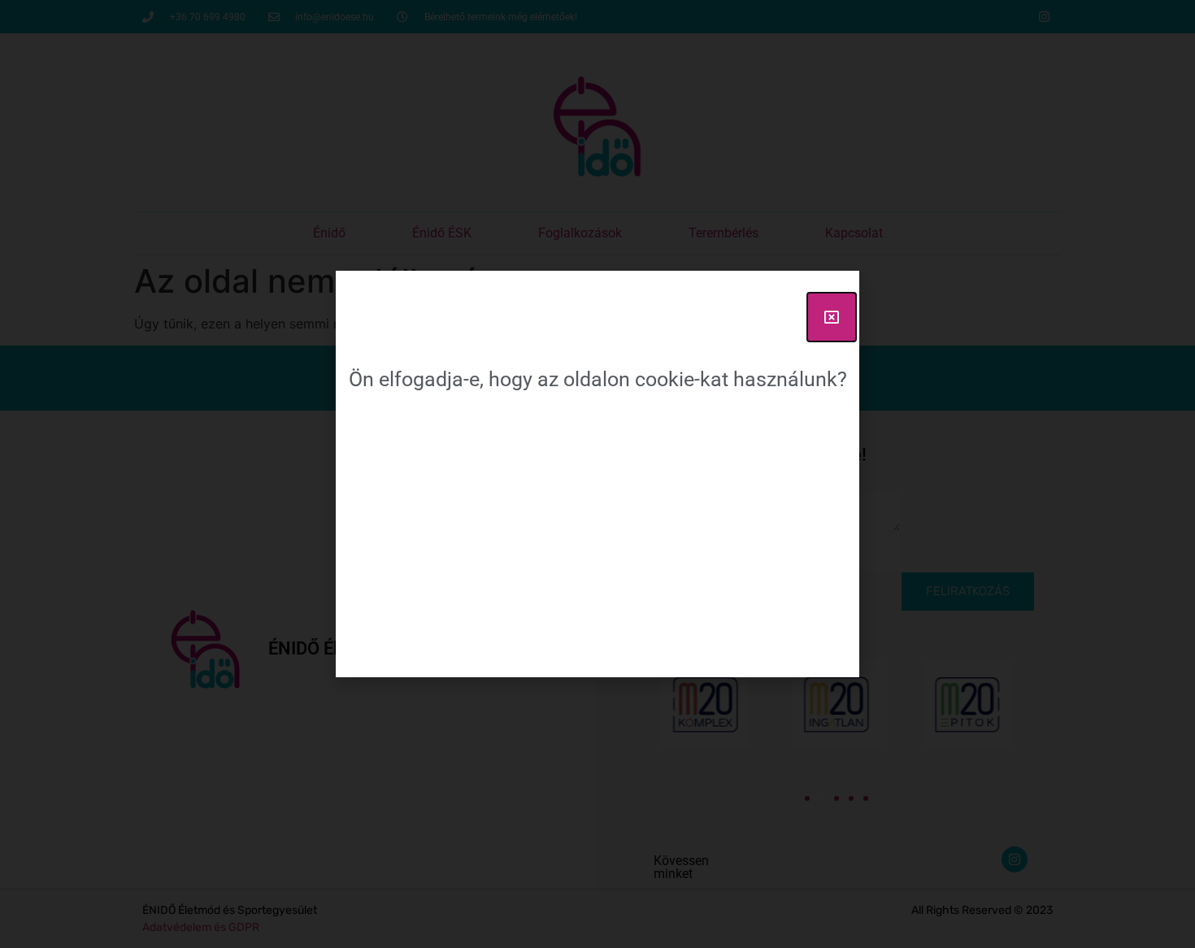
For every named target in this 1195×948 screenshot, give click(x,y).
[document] (597, 474)
